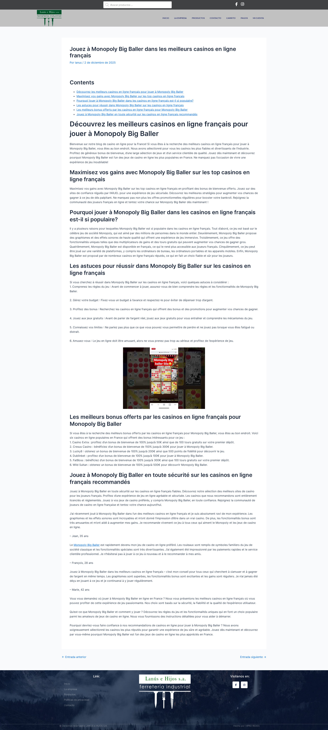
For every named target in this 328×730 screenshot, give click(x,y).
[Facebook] (236, 3)
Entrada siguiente (253, 657)
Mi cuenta (258, 18)
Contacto (215, 18)
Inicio (165, 18)
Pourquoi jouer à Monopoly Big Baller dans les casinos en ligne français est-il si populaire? (135, 100)
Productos (198, 18)
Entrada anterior (74, 657)
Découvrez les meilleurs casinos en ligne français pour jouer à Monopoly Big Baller (130, 91)
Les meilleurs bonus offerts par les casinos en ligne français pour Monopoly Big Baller (132, 109)
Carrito (231, 18)
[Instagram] (242, 3)
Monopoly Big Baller (87, 545)
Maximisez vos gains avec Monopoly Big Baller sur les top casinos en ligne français (130, 96)
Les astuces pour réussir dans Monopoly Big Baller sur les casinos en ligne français (130, 105)
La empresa (180, 18)
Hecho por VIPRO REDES (246, 725)
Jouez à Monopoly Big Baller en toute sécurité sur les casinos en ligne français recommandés (137, 114)
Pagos (244, 18)
